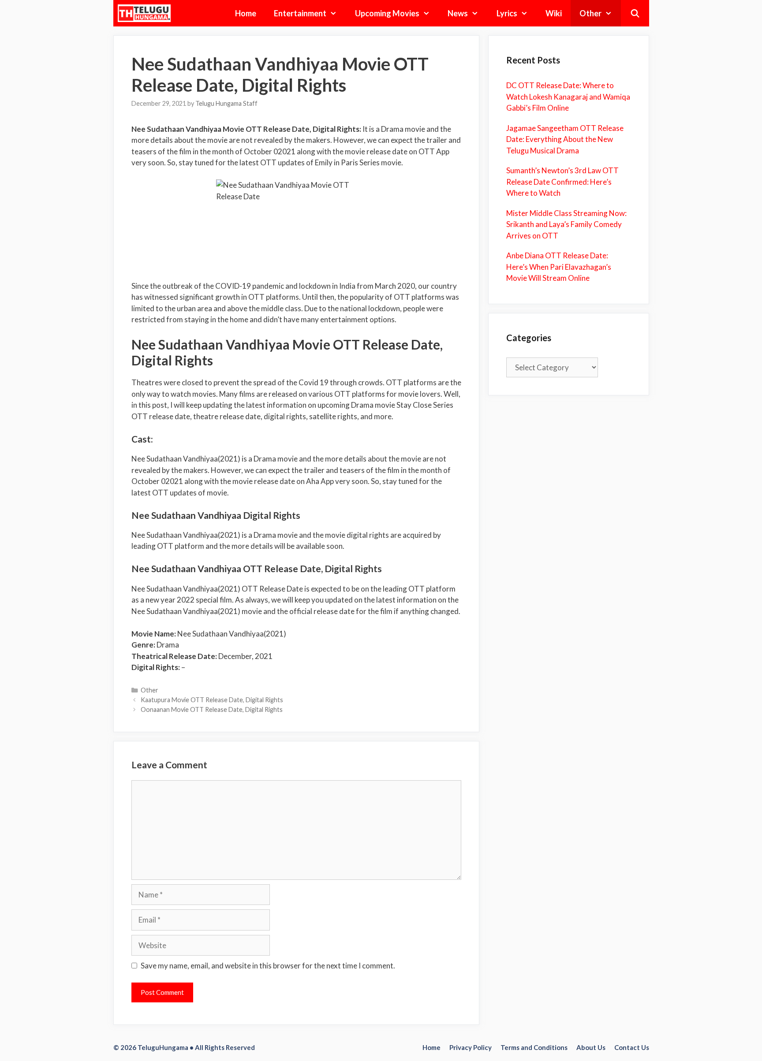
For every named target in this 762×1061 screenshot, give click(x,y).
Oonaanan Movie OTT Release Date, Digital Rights (212, 709)
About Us (590, 1047)
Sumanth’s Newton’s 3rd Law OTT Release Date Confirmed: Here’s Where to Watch (562, 181)
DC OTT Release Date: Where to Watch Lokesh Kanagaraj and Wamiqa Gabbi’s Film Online (568, 96)
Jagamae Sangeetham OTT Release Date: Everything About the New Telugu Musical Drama (565, 139)
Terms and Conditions (534, 1047)
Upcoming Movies (387, 13)
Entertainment (300, 13)
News (458, 13)
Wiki (553, 13)
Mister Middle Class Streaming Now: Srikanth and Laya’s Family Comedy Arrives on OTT (566, 224)
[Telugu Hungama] (147, 13)
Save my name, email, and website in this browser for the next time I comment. (268, 965)
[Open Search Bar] (635, 13)
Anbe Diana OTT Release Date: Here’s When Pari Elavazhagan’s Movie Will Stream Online (558, 267)
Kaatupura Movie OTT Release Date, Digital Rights (212, 700)
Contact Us (631, 1047)
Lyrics (507, 13)
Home (245, 13)
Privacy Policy (470, 1047)
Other (590, 13)
